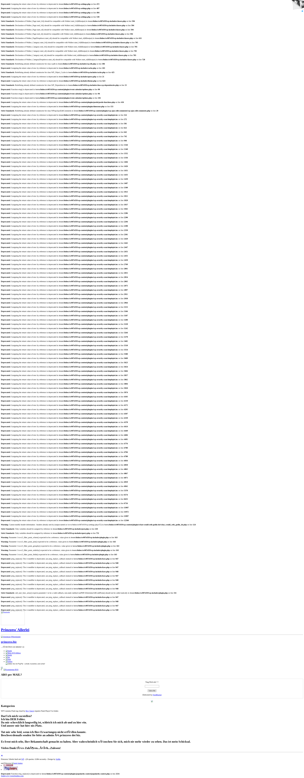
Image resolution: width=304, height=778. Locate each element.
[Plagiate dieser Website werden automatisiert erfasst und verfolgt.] (11, 770)
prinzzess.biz (9, 641)
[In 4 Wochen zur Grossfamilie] (9, 651)
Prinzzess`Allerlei (15, 630)
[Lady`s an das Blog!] (9, 655)
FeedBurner (157, 695)
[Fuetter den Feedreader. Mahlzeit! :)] (8, 659)
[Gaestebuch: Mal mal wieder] (8, 657)
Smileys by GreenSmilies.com (12, 776)
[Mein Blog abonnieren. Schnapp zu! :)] (2, 668)
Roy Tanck (30, 711)
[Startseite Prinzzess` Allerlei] (17, 763)
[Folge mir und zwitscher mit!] (152, 701)
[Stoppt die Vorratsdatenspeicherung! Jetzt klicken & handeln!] (297, 5)
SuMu (58, 759)
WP (22, 759)
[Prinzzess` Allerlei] (13, 624)
